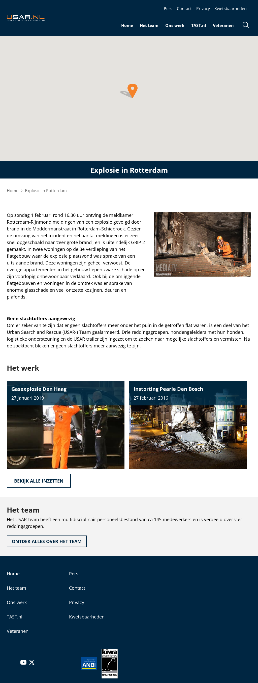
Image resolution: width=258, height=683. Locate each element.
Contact (184, 8)
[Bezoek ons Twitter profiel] (32, 664)
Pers (168, 8)
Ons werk (174, 25)
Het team (149, 25)
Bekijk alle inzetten (38, 481)
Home (127, 25)
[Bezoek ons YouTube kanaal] (23, 664)
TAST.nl (198, 25)
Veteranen (223, 25)
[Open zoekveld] (245, 26)
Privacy (203, 8)
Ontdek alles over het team (47, 541)
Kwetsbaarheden (230, 8)
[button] (129, 91)
